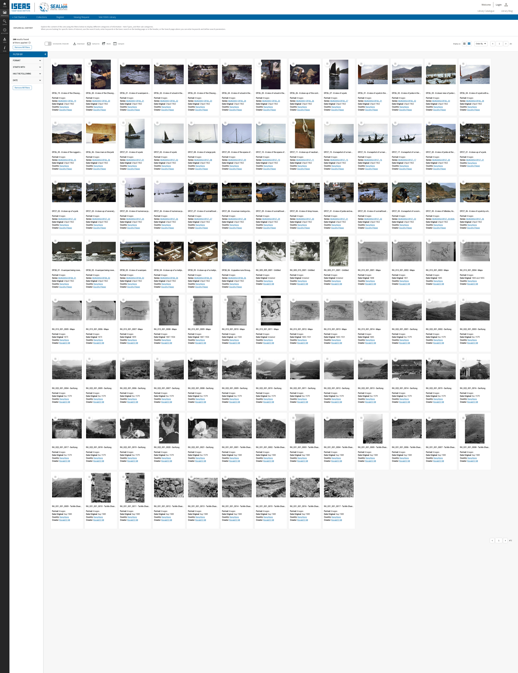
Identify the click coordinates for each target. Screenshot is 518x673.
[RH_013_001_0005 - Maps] (67, 310)
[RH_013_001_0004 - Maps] (475, 251)
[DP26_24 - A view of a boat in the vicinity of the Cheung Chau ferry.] (237, 74)
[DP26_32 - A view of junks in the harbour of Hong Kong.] (407, 74)
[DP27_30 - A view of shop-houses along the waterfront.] (305, 192)
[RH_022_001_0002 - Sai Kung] (441, 310)
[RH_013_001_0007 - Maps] (135, 310)
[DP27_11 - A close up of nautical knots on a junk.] (305, 133)
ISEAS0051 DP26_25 (271, 101)
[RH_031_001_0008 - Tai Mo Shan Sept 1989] (475, 429)
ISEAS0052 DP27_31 (339, 219)
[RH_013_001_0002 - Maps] (407, 251)
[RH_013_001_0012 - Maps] (305, 310)
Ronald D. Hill (268, 284)
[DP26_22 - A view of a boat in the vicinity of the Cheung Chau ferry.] (169, 74)
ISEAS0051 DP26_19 (67, 101)
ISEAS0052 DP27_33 (407, 219)
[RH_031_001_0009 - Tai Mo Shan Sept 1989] (67, 488)
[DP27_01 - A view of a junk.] (135, 133)
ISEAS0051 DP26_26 (305, 101)
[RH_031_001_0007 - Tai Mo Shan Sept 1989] (441, 429)
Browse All (4, 15)
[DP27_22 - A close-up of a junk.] (67, 192)
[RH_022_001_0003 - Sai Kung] (475, 310)
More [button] (4, 51)
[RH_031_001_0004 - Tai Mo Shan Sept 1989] (339, 429)
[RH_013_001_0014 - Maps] (373, 310)
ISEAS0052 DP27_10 (271, 160)
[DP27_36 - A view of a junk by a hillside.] (475, 192)
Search (4, 24)
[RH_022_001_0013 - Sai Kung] (373, 369)
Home (4, 7)
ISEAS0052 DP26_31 (373, 101)
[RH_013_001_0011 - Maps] (271, 310)
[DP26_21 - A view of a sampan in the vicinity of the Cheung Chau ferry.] (135, 74)
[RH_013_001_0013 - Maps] (339, 310)
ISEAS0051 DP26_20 (101, 101)
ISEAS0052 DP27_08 (203, 160)
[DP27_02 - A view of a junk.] (169, 133)
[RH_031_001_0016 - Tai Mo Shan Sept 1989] (305, 488)
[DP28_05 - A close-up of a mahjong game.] (203, 251)
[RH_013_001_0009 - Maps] (203, 310)
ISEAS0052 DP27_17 (407, 160)
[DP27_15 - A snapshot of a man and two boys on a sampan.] (339, 133)
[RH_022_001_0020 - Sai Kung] (169, 429)
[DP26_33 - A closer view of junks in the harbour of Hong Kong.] (441, 74)
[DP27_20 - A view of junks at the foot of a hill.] (441, 133)
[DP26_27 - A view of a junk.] (339, 74)
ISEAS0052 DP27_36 (475, 219)
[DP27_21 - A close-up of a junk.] (475, 133)
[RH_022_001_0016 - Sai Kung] (475, 369)
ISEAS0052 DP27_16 (373, 160)
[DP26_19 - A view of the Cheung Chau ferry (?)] (67, 74)
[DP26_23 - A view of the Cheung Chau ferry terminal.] (203, 74)
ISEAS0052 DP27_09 (237, 160)
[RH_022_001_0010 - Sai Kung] (271, 369)
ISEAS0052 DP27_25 (135, 219)
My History (4, 33)
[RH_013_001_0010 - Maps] (237, 310)
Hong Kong (64, 107)
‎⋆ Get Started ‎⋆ (19, 17)
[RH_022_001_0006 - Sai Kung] (135, 369)
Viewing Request (81, 17)
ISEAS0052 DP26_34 (475, 101)
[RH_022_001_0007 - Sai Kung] (169, 369)
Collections (41, 17)
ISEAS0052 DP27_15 (339, 160)
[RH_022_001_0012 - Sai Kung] (339, 369)
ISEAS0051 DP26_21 (135, 101)
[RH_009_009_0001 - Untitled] (271, 251)
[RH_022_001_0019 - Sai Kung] (135, 429)
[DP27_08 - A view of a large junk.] (203, 133)
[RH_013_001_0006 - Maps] (101, 310)
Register (60, 17)
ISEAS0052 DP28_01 (67, 278)
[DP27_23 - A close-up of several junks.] (101, 192)
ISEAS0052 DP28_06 (237, 278)
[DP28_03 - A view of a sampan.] (135, 251)
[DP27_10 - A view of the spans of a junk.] (271, 133)
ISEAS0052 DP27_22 (67, 219)
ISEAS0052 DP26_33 (441, 101)
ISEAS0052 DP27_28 (237, 219)
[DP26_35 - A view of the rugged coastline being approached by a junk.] (67, 133)
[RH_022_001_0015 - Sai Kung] (441, 369)
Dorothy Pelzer (65, 110)
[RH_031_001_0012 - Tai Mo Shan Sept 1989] (169, 488)
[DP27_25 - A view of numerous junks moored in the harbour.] (135, 192)
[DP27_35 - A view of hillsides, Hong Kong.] (441, 192)
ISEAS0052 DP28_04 (169, 278)
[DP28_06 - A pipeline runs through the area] (237, 251)
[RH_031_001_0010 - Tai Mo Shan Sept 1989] (101, 488)
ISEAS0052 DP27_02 (169, 160)
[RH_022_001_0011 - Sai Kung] (305, 369)
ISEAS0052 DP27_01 (135, 160)
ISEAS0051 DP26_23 (203, 101)
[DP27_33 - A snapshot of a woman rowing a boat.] (407, 192)
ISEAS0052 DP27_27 (203, 219)
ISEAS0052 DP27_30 (305, 219)
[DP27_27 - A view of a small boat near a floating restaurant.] (203, 192)
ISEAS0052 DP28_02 (101, 278)
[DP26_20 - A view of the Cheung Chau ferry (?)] (101, 74)
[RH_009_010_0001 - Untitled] (305, 251)
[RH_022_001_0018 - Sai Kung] (101, 429)
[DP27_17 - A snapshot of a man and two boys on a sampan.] (407, 133)
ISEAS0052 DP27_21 (475, 160)
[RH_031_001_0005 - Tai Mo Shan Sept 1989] (373, 429)
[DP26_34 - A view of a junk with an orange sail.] (475, 74)
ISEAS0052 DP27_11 (305, 160)
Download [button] (78, 44)
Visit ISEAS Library (107, 17)
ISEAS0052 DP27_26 (169, 219)
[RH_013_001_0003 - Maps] (441, 251)
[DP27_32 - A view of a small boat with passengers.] (373, 192)
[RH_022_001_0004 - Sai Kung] (67, 369)
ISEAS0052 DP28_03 (135, 278)
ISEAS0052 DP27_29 (271, 219)
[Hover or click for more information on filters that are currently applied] (29, 42)
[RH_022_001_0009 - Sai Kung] (237, 369)
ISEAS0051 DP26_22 (169, 101)
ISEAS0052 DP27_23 (101, 219)
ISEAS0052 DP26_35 (67, 160)
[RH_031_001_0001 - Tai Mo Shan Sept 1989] (237, 429)
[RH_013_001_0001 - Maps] (373, 251)
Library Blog (507, 10)
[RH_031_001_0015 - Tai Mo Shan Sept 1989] (271, 488)
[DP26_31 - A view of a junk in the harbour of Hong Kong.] (373, 74)
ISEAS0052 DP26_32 (407, 101)
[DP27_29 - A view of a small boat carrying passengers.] (271, 192)
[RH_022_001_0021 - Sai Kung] (203, 429)
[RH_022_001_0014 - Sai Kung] (407, 369)
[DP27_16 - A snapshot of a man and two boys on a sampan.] (373, 133)
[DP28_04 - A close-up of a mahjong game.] (169, 251)
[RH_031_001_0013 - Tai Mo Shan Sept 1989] (203, 488)
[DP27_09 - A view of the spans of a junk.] (237, 133)
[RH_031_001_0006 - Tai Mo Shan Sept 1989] (407, 429)
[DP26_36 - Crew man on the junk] (101, 133)
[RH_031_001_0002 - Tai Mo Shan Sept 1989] (271, 429)
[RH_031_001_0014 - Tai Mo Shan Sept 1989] (237, 488)
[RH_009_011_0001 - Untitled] (339, 251)
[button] (93, 43)
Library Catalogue (486, 10)
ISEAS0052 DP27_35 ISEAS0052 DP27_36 (450, 219)
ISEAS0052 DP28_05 (203, 278)
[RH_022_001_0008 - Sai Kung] (203, 369)
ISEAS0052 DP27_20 (441, 160)
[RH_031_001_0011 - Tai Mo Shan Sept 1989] (135, 488)
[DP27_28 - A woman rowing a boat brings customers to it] (237, 192)
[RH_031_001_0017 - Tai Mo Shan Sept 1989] (339, 488)
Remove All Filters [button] (22, 47)
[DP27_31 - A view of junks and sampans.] (339, 192)
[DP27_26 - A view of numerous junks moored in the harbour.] (169, 192)
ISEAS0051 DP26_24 (237, 101)
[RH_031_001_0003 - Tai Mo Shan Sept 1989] (305, 429)
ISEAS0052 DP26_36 (101, 160)
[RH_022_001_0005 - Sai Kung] (101, 369)
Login (4, 42)
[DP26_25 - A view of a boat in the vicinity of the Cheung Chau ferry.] (271, 74)
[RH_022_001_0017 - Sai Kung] (67, 429)
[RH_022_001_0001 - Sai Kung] (407, 310)
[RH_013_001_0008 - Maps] (169, 310)
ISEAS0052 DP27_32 (373, 219)
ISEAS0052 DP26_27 (339, 101)
